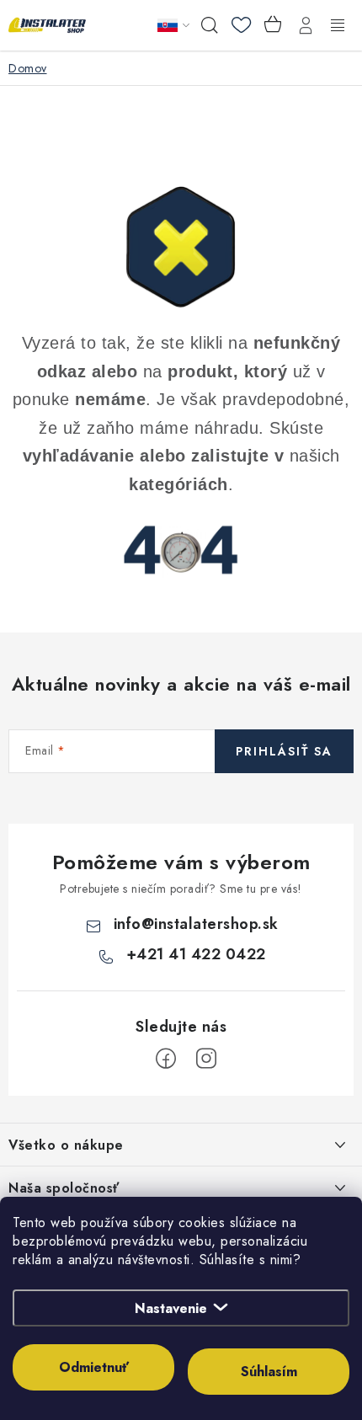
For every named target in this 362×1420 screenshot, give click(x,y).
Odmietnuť (94, 1367)
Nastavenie (171, 1308)
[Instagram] (206, 1059)
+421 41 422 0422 (196, 954)
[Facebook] (166, 1059)
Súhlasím (269, 1371)
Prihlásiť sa (284, 751)
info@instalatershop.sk (196, 924)
